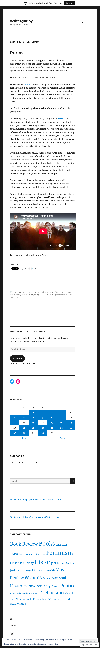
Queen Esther (59, 295)
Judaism (16, 570)
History (51, 292)
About (13, 619)
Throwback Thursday (31, 599)
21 (24, 428)
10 (52, 417)
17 (52, 422)
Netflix (23, 586)
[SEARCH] (72, 481)
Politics (67, 585)
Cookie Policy (53, 644)
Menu (85, 22)
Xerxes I (62, 118)
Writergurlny (21, 21)
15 (33, 422)
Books (47, 543)
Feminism (44, 292)
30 (42, 433)
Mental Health (46, 570)
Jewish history (15, 295)
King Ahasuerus (41, 295)
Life (34, 570)
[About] (12, 634)
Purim (16, 52)
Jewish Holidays (28, 295)
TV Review (54, 599)
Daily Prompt (26, 554)
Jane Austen (67, 563)
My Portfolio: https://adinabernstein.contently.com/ (35, 499)
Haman (68, 292)
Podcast (55, 586)
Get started (70, 3)
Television (52, 593)
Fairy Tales (39, 554)
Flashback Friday (22, 563)
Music (47, 578)
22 (33, 428)
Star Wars (35, 593)
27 (14, 433)
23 (43, 428)
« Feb (23, 438)
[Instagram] (18, 381)
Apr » (62, 438)
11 (61, 417)
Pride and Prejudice (20, 593)
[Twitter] (12, 381)
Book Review (24, 544)
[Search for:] (40, 481)
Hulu (56, 563)
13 (15, 422)
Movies (33, 578)
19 (71, 422)
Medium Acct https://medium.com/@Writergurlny (34, 517)
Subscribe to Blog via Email (27, 331)
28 (24, 433)
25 (61, 428)
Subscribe (17, 358)
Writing (21, 603)
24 (52, 428)
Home (13, 625)
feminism (60, 292)
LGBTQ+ (27, 570)
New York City (39, 586)
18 (61, 422)
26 (71, 428)
